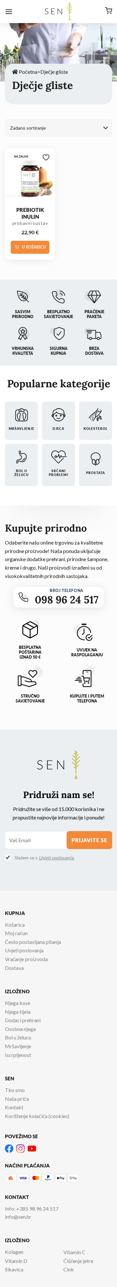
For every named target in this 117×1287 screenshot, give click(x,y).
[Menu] (9, 11)
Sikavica (14, 1269)
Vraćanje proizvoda (26, 959)
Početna (27, 72)
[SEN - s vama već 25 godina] (58, 11)
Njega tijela (18, 1012)
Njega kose (17, 1003)
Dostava (14, 968)
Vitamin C (74, 1252)
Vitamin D (16, 1261)
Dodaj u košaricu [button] (30, 247)
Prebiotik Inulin (30, 213)
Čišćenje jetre (78, 1261)
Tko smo (15, 1090)
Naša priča (17, 1099)
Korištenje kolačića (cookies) (37, 1116)
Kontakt (14, 1107)
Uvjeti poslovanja (24, 950)
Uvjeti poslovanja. (56, 857)
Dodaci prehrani (23, 1020)
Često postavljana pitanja (33, 942)
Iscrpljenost (18, 1055)
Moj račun (16, 933)
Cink (68, 1269)
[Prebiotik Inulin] (30, 177)
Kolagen (14, 1252)
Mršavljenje (18, 1046)
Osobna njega (20, 1029)
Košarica (15, 924)
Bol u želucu (18, 1037)
